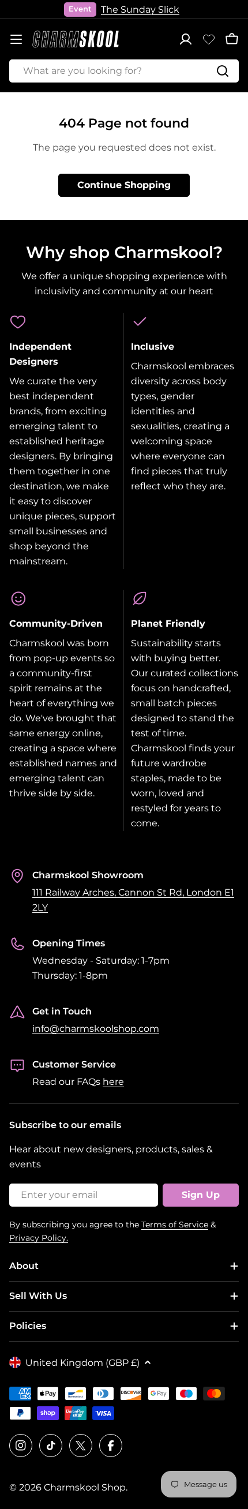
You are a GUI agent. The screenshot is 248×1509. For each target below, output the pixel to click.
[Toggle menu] (16, 39)
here (113, 1081)
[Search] (223, 71)
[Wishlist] (209, 39)
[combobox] (124, 71)
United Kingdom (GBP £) (82, 1362)
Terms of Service (174, 1224)
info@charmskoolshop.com (95, 1028)
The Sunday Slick (140, 9)
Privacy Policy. (38, 1238)
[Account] (186, 39)
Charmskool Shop (85, 1487)
